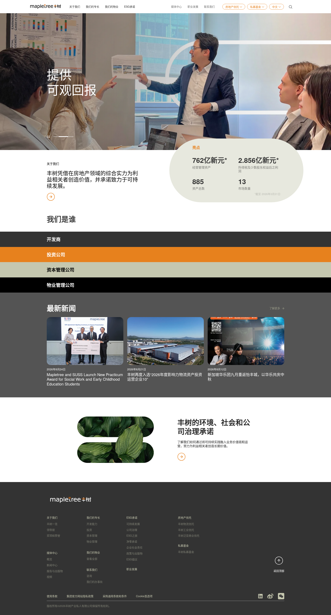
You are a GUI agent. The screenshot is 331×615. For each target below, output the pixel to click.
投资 (89, 530)
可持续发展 (133, 524)
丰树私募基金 (186, 552)
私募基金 (255, 7)
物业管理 (92, 541)
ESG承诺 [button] (129, 6)
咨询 (89, 576)
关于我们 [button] (74, 6)
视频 (49, 577)
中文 (275, 7)
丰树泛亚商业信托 (188, 535)
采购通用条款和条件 (115, 596)
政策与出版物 (134, 553)
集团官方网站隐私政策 (80, 596)
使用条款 (52, 596)
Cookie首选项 (144, 596)
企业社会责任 (134, 547)
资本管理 (92, 535)
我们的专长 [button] (92, 6)
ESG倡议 (131, 559)
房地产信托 (232, 7)
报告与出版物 (55, 571)
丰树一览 (52, 524)
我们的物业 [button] (111, 6)
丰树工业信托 (186, 530)
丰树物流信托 (186, 524)
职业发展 (193, 6)
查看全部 (92, 559)
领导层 (51, 530)
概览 (49, 559)
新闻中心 (52, 565)
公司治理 (131, 530)
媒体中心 (176, 6)
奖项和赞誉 (53, 535)
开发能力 (92, 524)
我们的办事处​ (95, 582)
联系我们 (209, 6)
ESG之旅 (131, 535)
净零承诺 (131, 541)
